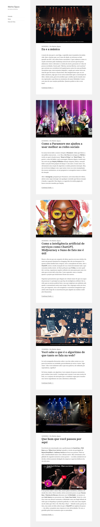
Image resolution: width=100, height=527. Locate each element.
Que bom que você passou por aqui (61, 440)
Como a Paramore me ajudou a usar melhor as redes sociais (62, 145)
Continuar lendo (48, 88)
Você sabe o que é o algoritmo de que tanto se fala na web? (63, 353)
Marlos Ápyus (13, 6)
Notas (9, 19)
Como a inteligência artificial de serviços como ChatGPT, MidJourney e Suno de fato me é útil (63, 248)
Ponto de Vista (11, 22)
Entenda (10, 16)
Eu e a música (51, 49)
